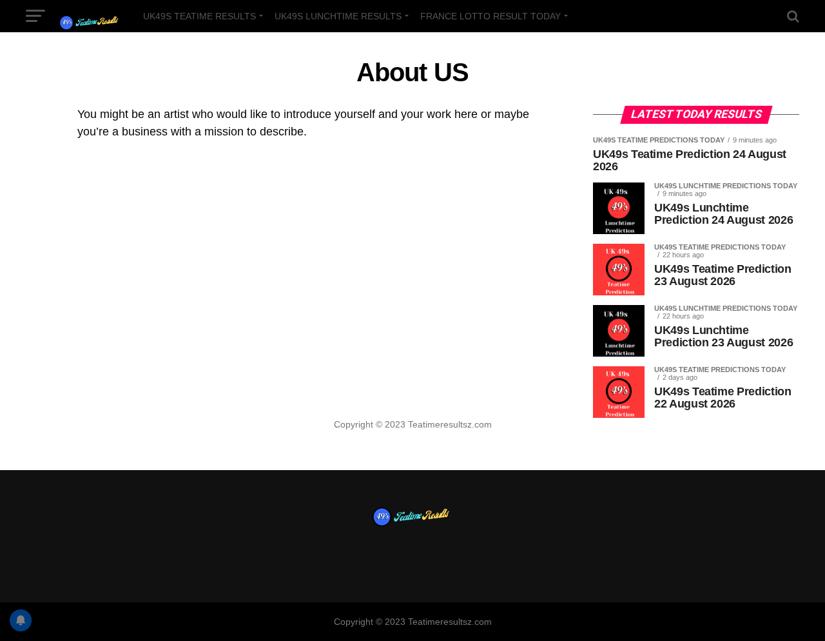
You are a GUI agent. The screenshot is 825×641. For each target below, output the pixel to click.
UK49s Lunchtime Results (338, 16)
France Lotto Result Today (490, 16)
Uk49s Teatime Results (199, 16)
